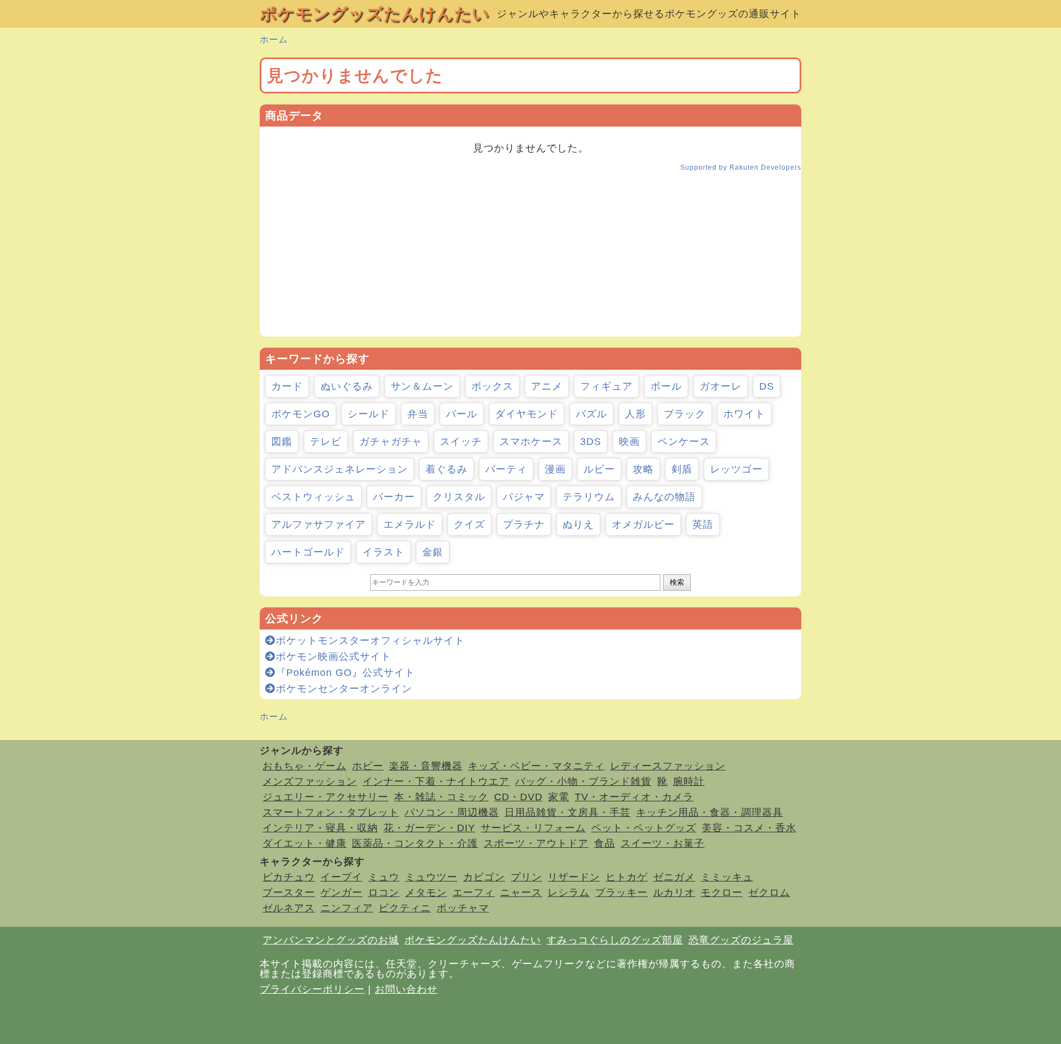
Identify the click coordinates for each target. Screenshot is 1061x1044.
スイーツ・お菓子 (663, 843)
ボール (666, 386)
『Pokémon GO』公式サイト (345, 672)
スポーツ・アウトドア (536, 843)
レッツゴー (736, 469)
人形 (635, 413)
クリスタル (459, 496)
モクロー (722, 892)
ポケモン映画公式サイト (333, 656)
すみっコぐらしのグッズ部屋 (615, 940)
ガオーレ (721, 386)
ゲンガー (342, 892)
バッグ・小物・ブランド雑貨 (583, 781)
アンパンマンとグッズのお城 (330, 940)
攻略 (643, 469)
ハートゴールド (308, 552)
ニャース (521, 892)
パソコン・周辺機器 (452, 812)
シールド (369, 413)
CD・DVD (518, 796)
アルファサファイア (318, 524)
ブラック (685, 413)
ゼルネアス (288, 908)
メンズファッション (309, 781)
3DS (590, 441)
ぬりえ (578, 524)
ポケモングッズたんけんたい (375, 13)
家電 (558, 796)
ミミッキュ (727, 877)
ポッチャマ (463, 908)
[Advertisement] (530, 259)
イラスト (384, 552)
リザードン (574, 877)
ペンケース (684, 441)
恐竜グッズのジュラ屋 (741, 940)
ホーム (274, 39)
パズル (591, 413)
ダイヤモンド (526, 413)
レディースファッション (668, 766)
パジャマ (524, 496)
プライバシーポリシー (312, 989)
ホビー (368, 766)
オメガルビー (643, 524)
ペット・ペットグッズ (643, 827)
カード (287, 386)
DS (766, 386)
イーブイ (342, 877)
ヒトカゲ (627, 877)
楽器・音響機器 (426, 766)
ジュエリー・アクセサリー (325, 796)
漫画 (555, 469)
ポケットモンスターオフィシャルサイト (370, 640)
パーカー (394, 496)
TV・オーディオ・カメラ (634, 796)
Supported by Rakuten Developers (740, 167)
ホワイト (744, 413)
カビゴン (484, 877)
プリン (526, 877)
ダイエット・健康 (304, 843)
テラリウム (589, 496)
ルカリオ (674, 892)
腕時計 (689, 781)
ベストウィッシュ (313, 496)
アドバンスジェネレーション (339, 469)
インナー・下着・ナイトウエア (436, 781)
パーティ (506, 469)
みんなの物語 (664, 496)
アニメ (547, 386)
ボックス (492, 386)
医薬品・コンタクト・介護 (415, 843)
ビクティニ (405, 908)
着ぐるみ (447, 469)
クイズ (469, 524)
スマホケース (531, 441)
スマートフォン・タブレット (330, 812)
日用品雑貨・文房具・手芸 (568, 812)
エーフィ (474, 892)
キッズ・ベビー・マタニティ (536, 766)
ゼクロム (769, 892)
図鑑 (281, 441)
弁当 (417, 413)
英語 (702, 524)
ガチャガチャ (390, 441)
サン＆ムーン (422, 386)
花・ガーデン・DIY (429, 827)
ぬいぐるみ (347, 386)
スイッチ (461, 441)
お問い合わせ (406, 989)
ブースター (288, 892)
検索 (677, 582)
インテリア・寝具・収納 (320, 827)
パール (461, 413)
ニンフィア (347, 908)
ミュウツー (431, 877)
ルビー (599, 469)
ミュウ (384, 877)
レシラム (569, 892)
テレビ (326, 441)
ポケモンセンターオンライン (344, 688)
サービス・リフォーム (533, 827)
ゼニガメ (674, 877)
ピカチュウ (288, 877)
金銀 (432, 552)
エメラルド (410, 524)
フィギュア (606, 386)
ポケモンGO (300, 413)
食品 (604, 843)
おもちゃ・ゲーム (304, 766)
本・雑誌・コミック (441, 796)
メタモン (426, 892)
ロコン (384, 892)
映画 (629, 441)
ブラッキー (621, 892)
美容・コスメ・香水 (749, 827)
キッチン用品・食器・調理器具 (709, 812)
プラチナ (524, 524)
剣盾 (681, 469)
